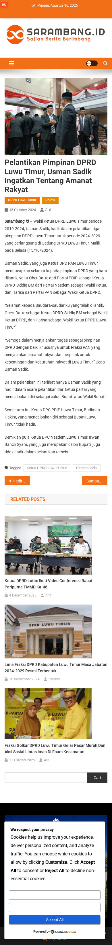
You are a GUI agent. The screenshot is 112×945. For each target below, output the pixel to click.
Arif (48, 209)
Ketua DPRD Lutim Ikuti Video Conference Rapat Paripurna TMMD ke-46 (48, 583)
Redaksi (55, 679)
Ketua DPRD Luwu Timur (47, 468)
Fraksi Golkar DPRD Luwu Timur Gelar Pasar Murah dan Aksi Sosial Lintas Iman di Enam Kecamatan (55, 748)
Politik (50, 200)
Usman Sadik (87, 468)
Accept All (54, 919)
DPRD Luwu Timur (22, 200)
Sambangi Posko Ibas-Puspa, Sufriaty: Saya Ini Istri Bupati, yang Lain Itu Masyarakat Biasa (97, 481)
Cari (97, 777)
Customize (54, 895)
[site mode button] (92, 63)
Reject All (55, 907)
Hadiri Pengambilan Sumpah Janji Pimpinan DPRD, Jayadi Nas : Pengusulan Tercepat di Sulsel (21, 481)
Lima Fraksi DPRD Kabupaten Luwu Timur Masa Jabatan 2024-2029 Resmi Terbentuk (56, 667)
